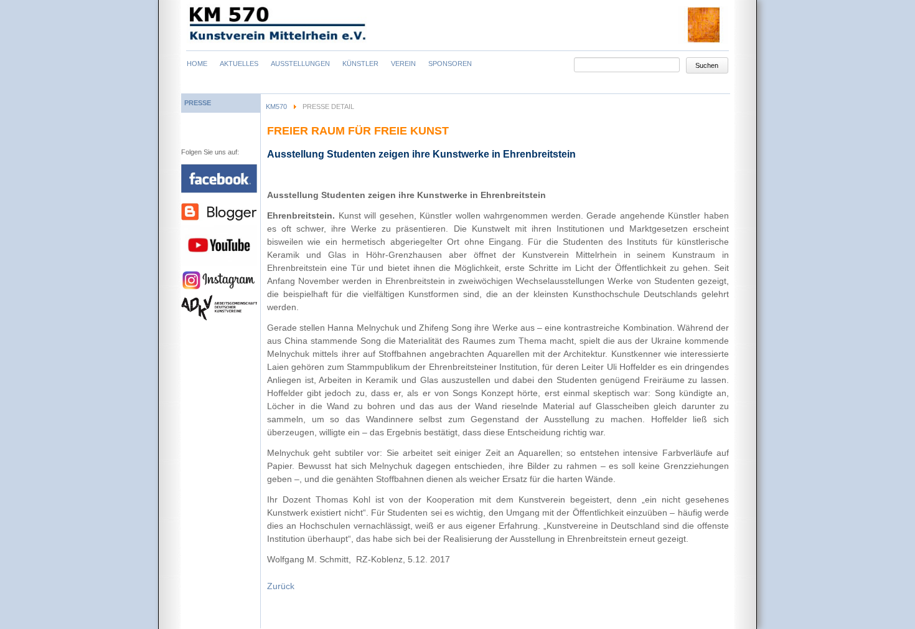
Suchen (706, 65)
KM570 (276, 106)
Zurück (280, 586)
